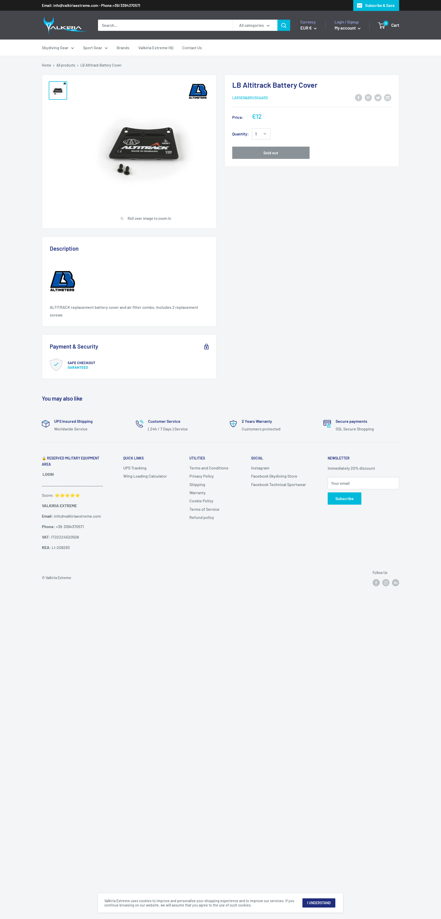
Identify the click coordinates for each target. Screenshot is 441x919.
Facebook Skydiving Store (274, 476)
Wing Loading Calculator (145, 476)
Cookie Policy (201, 500)
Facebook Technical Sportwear (278, 484)
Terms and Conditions (208, 467)
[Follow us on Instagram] (385, 582)
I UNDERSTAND (319, 903)
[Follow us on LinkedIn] (395, 582)
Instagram (260, 467)
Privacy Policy (201, 476)
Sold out (270, 152)
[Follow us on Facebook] (376, 582)
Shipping (197, 484)
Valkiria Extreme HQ (155, 47)
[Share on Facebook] (358, 97)
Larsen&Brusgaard (250, 98)
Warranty (197, 492)
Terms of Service (204, 509)
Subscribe (344, 498)
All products (65, 65)
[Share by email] (387, 97)
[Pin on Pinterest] (368, 97)
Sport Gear (92, 47)
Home (46, 65)
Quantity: (240, 133)
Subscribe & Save (380, 5)
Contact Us (192, 47)
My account (346, 27)
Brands (123, 47)
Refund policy (201, 517)
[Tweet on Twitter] (378, 97)
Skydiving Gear (55, 47)
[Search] (283, 25)
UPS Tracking (134, 467)
